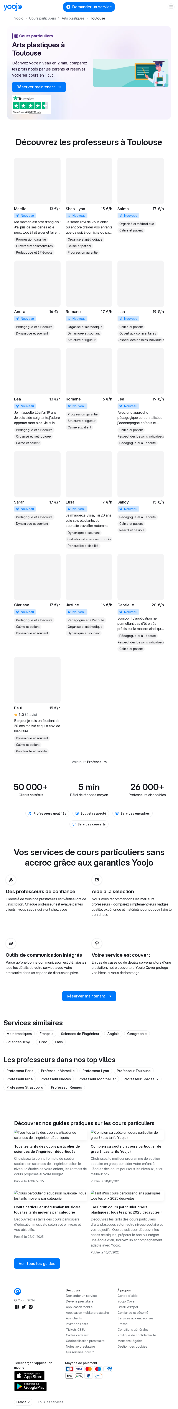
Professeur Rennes (66, 1087)
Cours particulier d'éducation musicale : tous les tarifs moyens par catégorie (48, 1209)
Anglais (113, 1034)
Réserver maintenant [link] (36, 87)
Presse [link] (123, 1324)
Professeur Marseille (58, 1071)
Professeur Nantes (56, 1079)
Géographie (137, 1034)
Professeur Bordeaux (141, 1079)
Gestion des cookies (132, 1346)
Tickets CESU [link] (76, 1329)
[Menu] (171, 6)
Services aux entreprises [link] (135, 1318)
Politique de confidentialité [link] (137, 1335)
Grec (43, 1042)
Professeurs (97, 762)
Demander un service (92, 7)
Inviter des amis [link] (77, 1324)
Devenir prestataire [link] (80, 1301)
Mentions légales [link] (130, 1341)
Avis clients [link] (74, 1318)
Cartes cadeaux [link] (77, 1335)
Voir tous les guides (37, 1263)
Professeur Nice (20, 1079)
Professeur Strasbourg (25, 1087)
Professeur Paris (20, 1071)
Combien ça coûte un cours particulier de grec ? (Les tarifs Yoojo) (126, 1149)
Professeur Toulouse (134, 1071)
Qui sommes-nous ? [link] (80, 1352)
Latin (59, 1042)
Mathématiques (19, 1034)
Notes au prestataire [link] (80, 1346)
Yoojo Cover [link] (127, 1301)
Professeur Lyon (95, 1071)
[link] (37, 207)
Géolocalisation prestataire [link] (85, 1341)
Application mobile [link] (79, 1307)
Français (46, 1034)
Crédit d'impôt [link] (128, 1307)
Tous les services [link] (50, 1402)
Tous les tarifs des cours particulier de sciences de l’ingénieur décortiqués (47, 1149)
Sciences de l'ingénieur (80, 1034)
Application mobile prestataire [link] (87, 1312)
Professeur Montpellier (97, 1079)
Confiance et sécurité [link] (133, 1312)
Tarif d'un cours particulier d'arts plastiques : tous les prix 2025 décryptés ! (126, 1209)
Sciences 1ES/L (19, 1042)
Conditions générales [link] (133, 1329)
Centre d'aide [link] (128, 1295)
